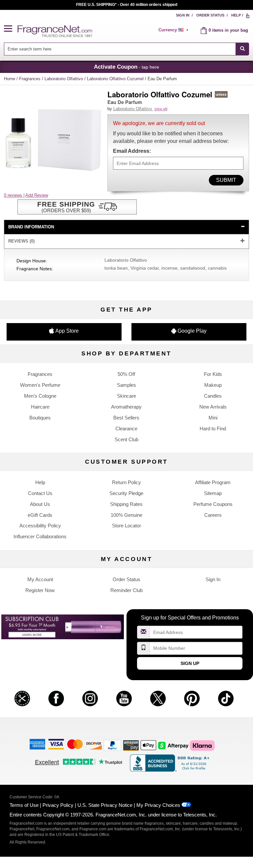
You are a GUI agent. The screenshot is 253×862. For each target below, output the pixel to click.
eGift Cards (40, 515)
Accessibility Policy (40, 525)
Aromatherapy (126, 407)
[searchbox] (120, 49)
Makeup (213, 385)
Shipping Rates (126, 504)
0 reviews (13, 195)
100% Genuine (126, 515)
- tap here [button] (126, 66)
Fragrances (30, 78)
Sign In (182, 15)
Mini (213, 417)
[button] (11, 28)
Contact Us (40, 493)
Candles (213, 396)
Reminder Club (126, 590)
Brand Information (31, 226)
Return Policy (126, 482)
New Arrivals (213, 407)
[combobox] (126, 49)
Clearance (126, 428)
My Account (40, 579)
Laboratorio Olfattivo (64, 78)
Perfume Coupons (213, 504)
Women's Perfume (40, 385)
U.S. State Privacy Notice (104, 805)
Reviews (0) (21, 241)
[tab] (126, 227)
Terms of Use (24, 805)
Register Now (40, 590)
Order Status (210, 15)
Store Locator (126, 525)
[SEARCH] (242, 49)
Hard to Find (213, 428)
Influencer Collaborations (40, 536)
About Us (40, 504)
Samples (126, 385)
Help (236, 15)
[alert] (174, 30)
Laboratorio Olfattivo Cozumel (116, 78)
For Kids (213, 374)
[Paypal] (112, 745)
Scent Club (126, 439)
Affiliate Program (213, 482)
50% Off (126, 374)
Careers (213, 515)
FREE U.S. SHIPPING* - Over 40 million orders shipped (126, 4)
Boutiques (40, 417)
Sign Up (190, 663)
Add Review (36, 195)
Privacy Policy (57, 805)
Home (9, 78)
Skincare (126, 396)
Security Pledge (126, 493)
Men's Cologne (40, 396)
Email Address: (132, 151)
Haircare (40, 407)
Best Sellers (126, 417)
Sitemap (213, 493)
